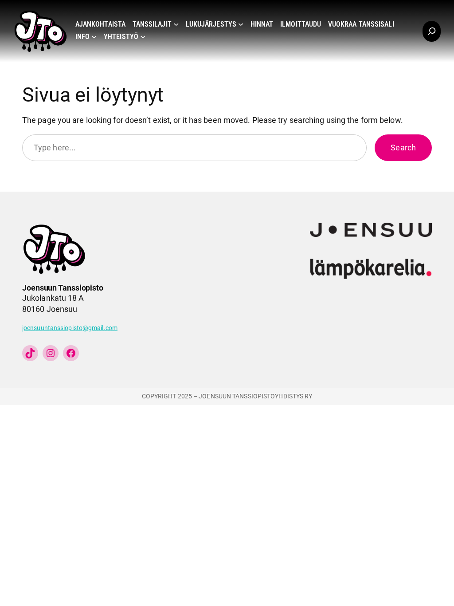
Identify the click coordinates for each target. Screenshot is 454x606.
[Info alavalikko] (94, 36)
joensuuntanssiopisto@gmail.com (69, 327)
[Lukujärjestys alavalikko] (240, 24)
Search (403, 147)
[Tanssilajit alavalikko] (176, 24)
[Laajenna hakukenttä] (432, 31)
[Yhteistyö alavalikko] (142, 36)
